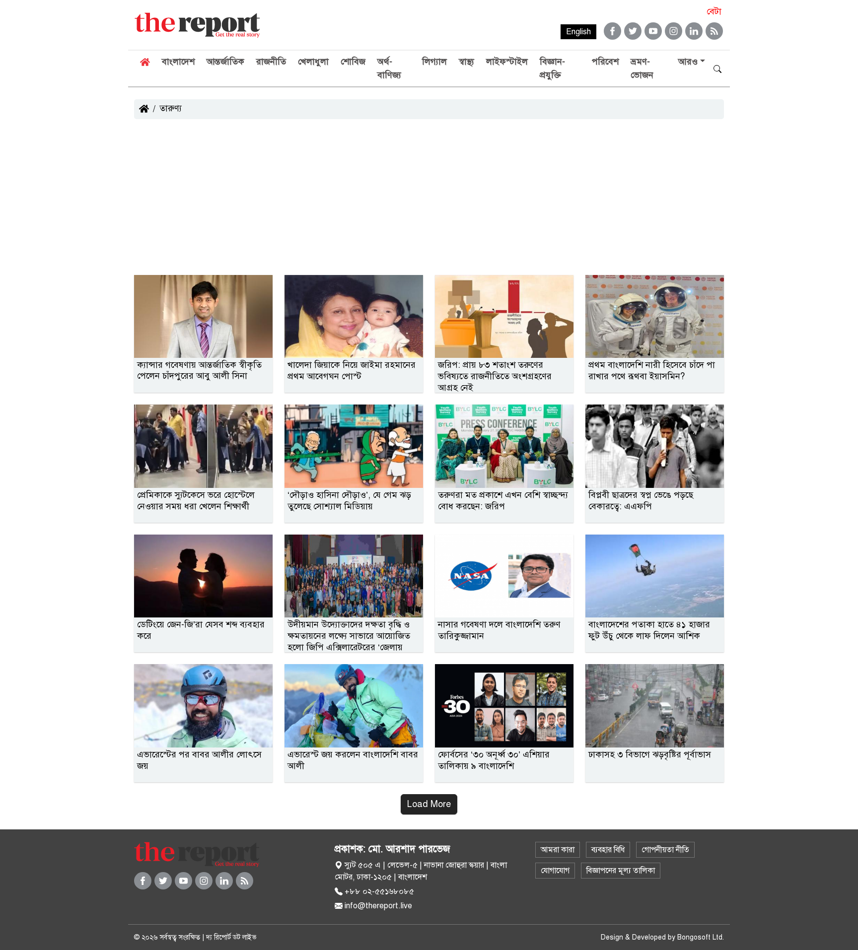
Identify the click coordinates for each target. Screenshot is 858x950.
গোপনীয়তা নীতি (665, 850)
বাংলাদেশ (178, 61)
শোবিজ (353, 61)
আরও (688, 61)
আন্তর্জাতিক (225, 61)
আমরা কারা (557, 850)
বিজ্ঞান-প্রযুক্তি (552, 68)
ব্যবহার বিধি (608, 850)
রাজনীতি (271, 61)
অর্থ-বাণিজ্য (389, 68)
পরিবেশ (605, 61)
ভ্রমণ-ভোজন (642, 68)
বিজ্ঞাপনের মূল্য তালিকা (620, 871)
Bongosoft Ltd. (700, 937)
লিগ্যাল (434, 61)
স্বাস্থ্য (466, 61)
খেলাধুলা (313, 61)
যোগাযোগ (555, 871)
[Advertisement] (429, 200)
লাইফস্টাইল (507, 61)
